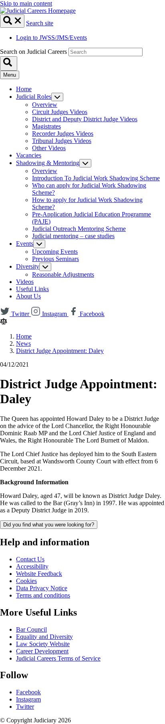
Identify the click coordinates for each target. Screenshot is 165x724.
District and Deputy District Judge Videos (84, 119)
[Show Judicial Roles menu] (57, 97)
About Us (28, 296)
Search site (39, 23)
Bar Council (31, 629)
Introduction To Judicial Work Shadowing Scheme (96, 178)
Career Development (42, 651)
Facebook (28, 692)
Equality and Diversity (44, 636)
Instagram (28, 699)
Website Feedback (39, 573)
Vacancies (28, 155)
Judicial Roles (33, 96)
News (23, 343)
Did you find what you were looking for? (48, 525)
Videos (25, 281)
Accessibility (32, 566)
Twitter (25, 706)
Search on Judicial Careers (33, 51)
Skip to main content (26, 3)
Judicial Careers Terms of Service (58, 658)
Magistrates (46, 126)
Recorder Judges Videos (62, 133)
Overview (44, 104)
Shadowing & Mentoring (47, 162)
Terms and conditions (43, 595)
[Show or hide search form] (12, 21)
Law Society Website (43, 643)
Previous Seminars (55, 258)
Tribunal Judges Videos (61, 140)
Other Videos (49, 148)
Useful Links (32, 289)
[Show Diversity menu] (45, 267)
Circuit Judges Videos (59, 111)
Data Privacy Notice (41, 588)
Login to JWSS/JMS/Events (51, 37)
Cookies (26, 580)
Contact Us (30, 559)
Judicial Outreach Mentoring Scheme (79, 228)
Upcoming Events (55, 251)
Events (24, 243)
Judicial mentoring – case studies (73, 235)
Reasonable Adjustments (63, 274)
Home (24, 89)
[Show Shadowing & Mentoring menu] (85, 163)
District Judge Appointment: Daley (60, 350)
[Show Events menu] (39, 244)
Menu (9, 75)
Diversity (27, 266)
